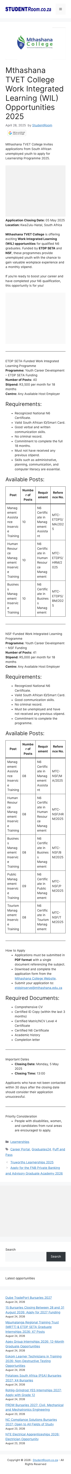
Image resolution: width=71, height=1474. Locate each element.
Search (10, 1249)
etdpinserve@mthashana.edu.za (38, 988)
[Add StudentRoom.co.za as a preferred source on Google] (17, 133)
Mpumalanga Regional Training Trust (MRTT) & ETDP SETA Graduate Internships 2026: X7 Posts (32, 1327)
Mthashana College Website (35, 978)
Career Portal (20, 1149)
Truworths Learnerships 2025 (32, 1162)
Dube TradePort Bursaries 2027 (28, 1297)
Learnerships (19, 1142)
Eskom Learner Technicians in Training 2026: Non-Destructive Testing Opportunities (33, 1361)
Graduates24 (41, 1149)
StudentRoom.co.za (45, 1460)
